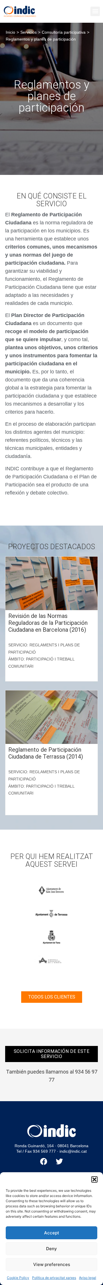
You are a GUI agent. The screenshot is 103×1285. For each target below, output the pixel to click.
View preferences (51, 1264)
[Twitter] (59, 1161)
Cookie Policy (18, 1278)
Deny (51, 1248)
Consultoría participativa (64, 32)
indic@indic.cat (73, 1151)
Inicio (10, 32)
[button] (94, 1179)
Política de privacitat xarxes (54, 1278)
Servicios (28, 32)
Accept (51, 1233)
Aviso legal (87, 1278)
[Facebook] (44, 1161)
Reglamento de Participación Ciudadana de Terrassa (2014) (45, 753)
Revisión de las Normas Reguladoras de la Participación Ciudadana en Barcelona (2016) (48, 622)
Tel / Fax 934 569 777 (36, 1151)
